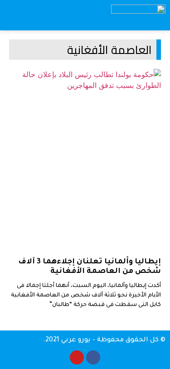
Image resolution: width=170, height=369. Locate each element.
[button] (82, 15)
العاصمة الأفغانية (109, 49)
